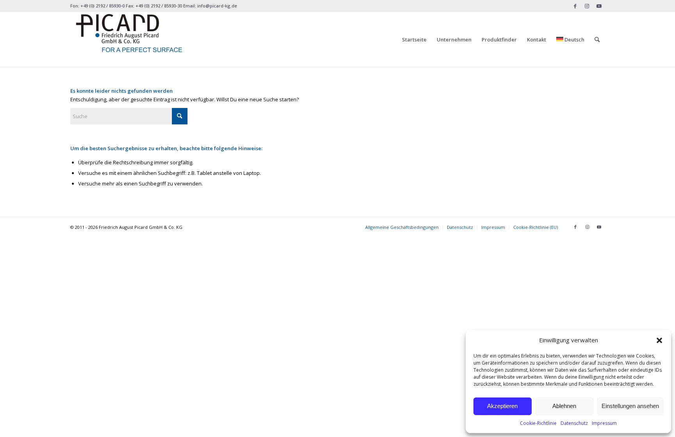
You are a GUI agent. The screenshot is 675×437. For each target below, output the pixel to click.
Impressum (604, 423)
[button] (659, 340)
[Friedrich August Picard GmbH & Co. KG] (129, 39)
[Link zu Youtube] (599, 6)
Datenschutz (574, 423)
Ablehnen (564, 406)
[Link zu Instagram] (587, 6)
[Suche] (597, 39)
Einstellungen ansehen (630, 406)
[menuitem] (414, 39)
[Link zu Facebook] (575, 6)
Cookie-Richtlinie (538, 423)
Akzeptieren (502, 406)
